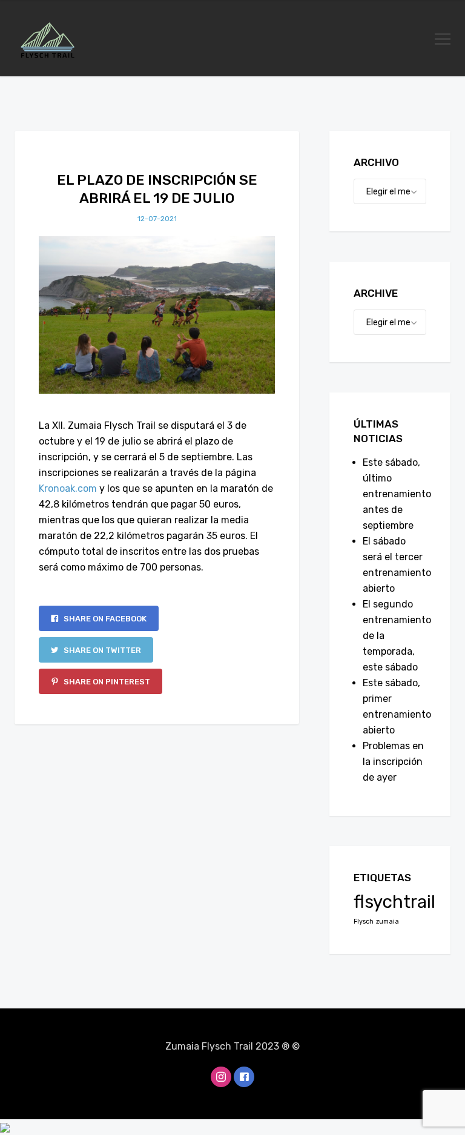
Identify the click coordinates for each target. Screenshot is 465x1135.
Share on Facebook (104, 618)
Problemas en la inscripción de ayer (393, 761)
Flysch (364, 921)
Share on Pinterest (106, 681)
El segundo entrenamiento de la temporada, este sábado (394, 635)
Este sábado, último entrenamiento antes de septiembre (394, 494)
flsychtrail (394, 902)
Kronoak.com (68, 488)
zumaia (387, 921)
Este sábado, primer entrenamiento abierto (394, 706)
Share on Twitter (101, 650)
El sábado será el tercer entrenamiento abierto (394, 564)
